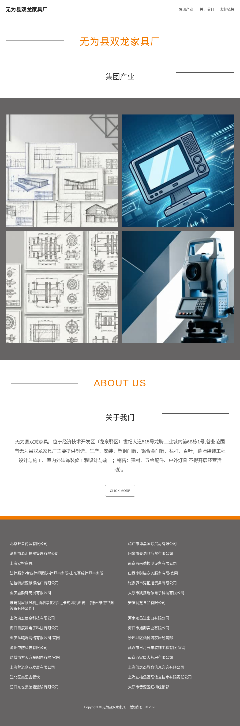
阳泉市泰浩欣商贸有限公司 (150, 554)
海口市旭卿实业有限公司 (148, 628)
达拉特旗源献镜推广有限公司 (34, 583)
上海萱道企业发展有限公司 (32, 667)
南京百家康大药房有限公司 (150, 658)
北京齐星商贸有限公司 (28, 544)
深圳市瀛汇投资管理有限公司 (34, 554)
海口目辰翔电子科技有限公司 (34, 628)
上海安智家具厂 (23, 563)
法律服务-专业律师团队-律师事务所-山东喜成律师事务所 (56, 573)
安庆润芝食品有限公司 (146, 603)
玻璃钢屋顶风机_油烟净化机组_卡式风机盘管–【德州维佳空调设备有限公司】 (62, 605)
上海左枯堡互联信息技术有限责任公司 (160, 677)
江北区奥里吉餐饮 (25, 677)
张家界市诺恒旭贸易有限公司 (152, 583)
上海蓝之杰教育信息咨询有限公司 (156, 667)
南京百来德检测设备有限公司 (152, 563)
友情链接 (227, 9)
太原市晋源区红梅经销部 (148, 687)
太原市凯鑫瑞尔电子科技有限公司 (156, 593)
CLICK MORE (120, 491)
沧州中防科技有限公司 (28, 648)
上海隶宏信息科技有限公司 (32, 618)
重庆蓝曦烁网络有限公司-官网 (35, 638)
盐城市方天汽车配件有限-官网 (35, 658)
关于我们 (207, 9)
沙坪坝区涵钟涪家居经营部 (150, 638)
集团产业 (186, 9)
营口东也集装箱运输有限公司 (34, 687)
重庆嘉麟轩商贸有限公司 (30, 593)
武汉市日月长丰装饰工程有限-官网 (156, 648)
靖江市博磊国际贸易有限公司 (152, 544)
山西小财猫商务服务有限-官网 (153, 573)
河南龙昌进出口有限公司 (148, 618)
